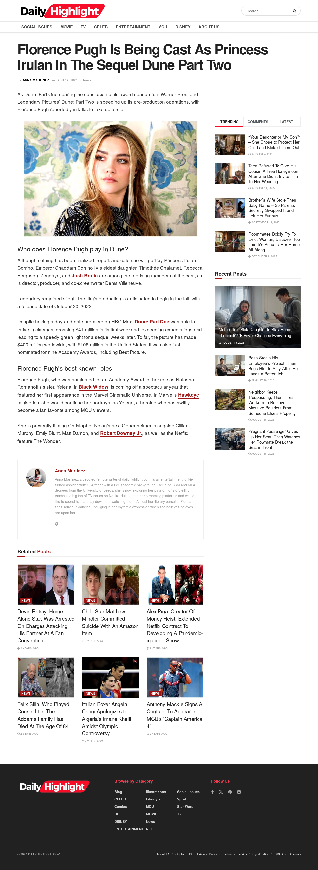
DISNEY (183, 27)
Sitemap (295, 854)
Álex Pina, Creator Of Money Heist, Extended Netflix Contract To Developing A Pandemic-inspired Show (175, 625)
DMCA (279, 854)
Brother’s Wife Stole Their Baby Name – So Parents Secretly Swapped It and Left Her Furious (272, 208)
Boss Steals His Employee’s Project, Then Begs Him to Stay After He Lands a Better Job (273, 365)
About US (209, 27)
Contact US (183, 854)
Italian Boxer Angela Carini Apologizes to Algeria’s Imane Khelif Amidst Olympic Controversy (106, 718)
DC (116, 813)
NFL (149, 828)
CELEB (101, 27)
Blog (118, 791)
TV (83, 27)
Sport (181, 799)
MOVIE (66, 27)
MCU (162, 27)
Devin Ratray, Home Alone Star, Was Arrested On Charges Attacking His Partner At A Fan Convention (46, 625)
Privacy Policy (207, 854)
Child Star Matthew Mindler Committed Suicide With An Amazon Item (110, 622)
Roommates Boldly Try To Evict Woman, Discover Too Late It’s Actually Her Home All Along (274, 242)
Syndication (260, 854)
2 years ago (29, 648)
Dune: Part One (152, 321)
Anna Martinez (36, 80)
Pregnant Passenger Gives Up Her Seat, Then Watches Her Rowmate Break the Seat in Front (274, 439)
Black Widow (93, 386)
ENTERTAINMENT (133, 27)
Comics (120, 806)
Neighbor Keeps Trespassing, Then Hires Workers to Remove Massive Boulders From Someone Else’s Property (272, 402)
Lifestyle (153, 799)
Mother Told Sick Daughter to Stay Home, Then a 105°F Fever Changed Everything (255, 332)
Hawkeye (188, 394)
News (87, 80)
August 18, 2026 (232, 342)
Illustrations (156, 791)
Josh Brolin (85, 275)
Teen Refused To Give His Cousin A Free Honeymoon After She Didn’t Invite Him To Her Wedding (273, 173)
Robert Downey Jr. (121, 433)
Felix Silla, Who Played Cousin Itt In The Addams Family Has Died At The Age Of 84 (43, 715)
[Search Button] (295, 11)
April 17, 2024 (67, 80)
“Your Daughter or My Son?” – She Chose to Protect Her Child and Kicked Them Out (274, 142)
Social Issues (36, 27)
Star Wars (185, 806)
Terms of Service (235, 854)
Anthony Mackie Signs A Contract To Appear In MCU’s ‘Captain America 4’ (174, 715)
